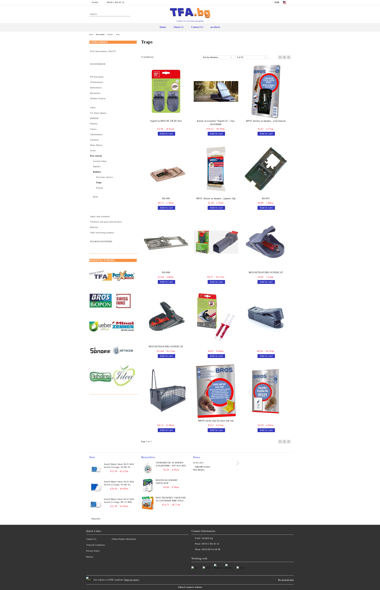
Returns (89, 557)
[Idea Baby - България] (123, 376)
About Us (178, 27)
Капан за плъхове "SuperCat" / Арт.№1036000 (216, 123)
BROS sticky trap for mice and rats (216, 420)
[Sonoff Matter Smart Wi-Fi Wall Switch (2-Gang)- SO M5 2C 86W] (96, 487)
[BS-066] (166, 169)
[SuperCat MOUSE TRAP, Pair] (166, 91)
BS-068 (166, 272)
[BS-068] (166, 243)
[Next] (237, 463)
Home (163, 27)
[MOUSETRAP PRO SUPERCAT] (266, 243)
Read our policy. (132, 580)
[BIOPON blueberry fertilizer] (148, 485)
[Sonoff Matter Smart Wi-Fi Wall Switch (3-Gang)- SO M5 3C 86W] (96, 469)
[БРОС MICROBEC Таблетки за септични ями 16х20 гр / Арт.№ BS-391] (148, 503)
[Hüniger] (123, 351)
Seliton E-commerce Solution (190, 587)
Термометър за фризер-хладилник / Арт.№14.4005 (171, 464)
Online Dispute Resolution (124, 539)
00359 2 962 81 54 (115, 2)
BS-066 (166, 198)
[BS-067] (266, 169)
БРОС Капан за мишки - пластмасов (266, 121)
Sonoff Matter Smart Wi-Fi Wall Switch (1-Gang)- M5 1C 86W (119, 500)
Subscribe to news (202, 467)
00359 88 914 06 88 (211, 549)
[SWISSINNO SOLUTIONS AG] (123, 301)
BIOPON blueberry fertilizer (166, 481)
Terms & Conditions (95, 545)
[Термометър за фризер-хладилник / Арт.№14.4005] (148, 468)
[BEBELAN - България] (100, 376)
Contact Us (197, 27)
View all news (198, 470)
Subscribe (95, 519)
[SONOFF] (100, 351)
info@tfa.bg (207, 538)
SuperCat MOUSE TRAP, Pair (166, 121)
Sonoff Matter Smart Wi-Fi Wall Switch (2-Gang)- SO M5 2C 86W (119, 483)
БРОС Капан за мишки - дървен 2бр (216, 198)
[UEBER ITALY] (100, 326)
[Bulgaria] (123, 276)
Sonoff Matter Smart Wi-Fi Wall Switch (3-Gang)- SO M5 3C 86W (119, 466)
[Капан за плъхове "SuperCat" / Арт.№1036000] (216, 91)
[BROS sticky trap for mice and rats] (216, 391)
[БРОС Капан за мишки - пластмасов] (266, 91)
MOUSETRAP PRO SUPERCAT (266, 272)
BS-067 (266, 198)
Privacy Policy (93, 551)
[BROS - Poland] (100, 301)
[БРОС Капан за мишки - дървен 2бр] (216, 169)
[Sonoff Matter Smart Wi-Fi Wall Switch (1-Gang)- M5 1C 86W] (96, 504)
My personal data (286, 580)
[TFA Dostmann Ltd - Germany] (100, 276)
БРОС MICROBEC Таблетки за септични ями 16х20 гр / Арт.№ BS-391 (171, 499)
